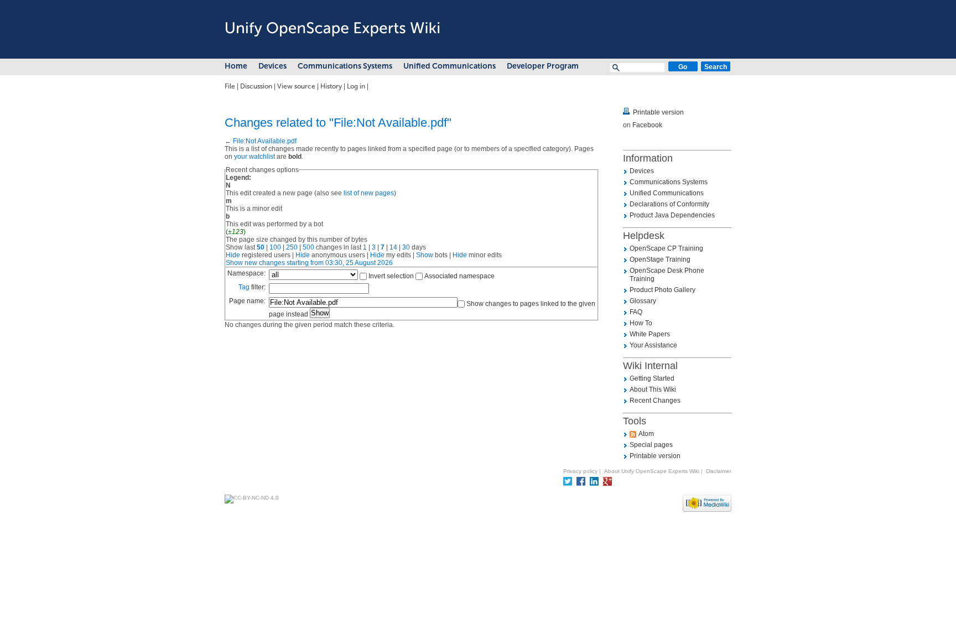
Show (424, 255)
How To (641, 323)
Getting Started (652, 378)
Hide (233, 255)
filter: (252, 287)
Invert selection (391, 276)
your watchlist (254, 156)
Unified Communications (449, 66)
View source (296, 86)
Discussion (256, 86)
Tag (244, 287)
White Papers (650, 334)
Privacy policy (580, 471)
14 (393, 247)
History (331, 86)
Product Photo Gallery (662, 290)
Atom (646, 434)
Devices (272, 66)
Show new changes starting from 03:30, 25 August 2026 (309, 263)
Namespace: (246, 273)
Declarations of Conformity (669, 204)
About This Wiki (653, 389)
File (230, 86)
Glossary (643, 301)
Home (236, 66)
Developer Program (543, 66)
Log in (356, 86)
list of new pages (369, 193)
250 (292, 247)
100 (275, 247)
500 (308, 247)
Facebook (647, 125)
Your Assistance (653, 345)
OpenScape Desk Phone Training (667, 275)
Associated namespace (459, 276)
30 (406, 247)
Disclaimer (718, 471)
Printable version (658, 112)
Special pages (651, 445)
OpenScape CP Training (666, 248)
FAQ (636, 312)
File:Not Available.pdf (265, 141)
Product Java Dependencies (672, 215)
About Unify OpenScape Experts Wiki (651, 471)
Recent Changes (655, 400)
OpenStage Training (660, 259)
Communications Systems (345, 66)
